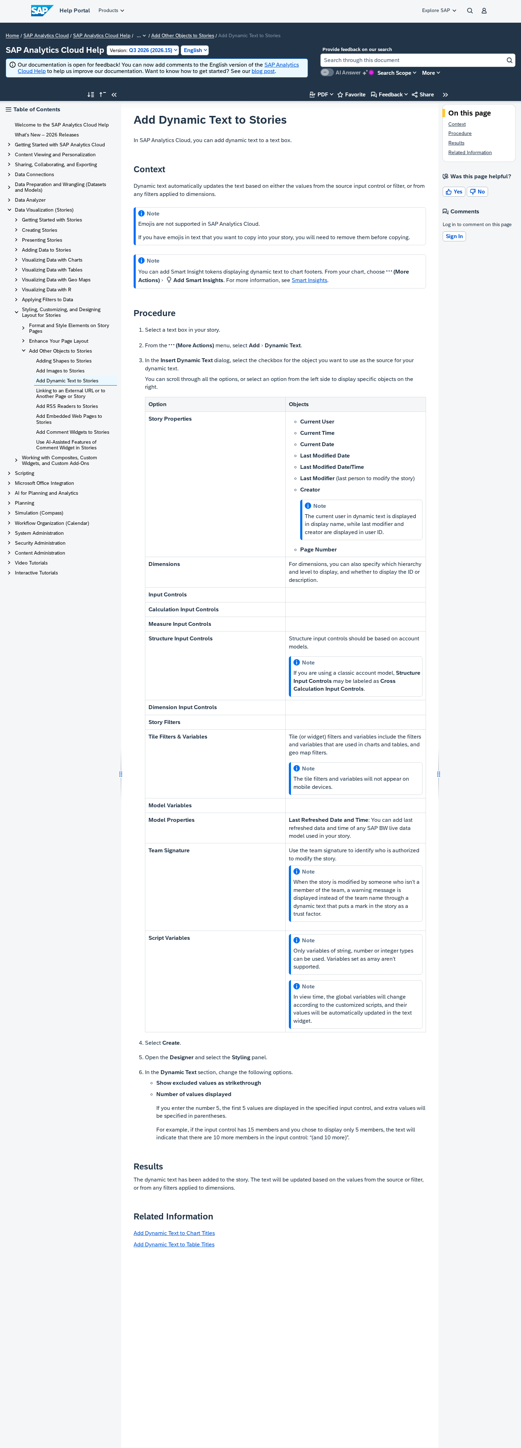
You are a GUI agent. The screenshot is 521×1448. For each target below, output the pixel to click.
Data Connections (34, 174)
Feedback (387, 94)
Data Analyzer (30, 200)
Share (423, 94)
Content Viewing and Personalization (55, 154)
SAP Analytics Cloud (46, 36)
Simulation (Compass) (39, 513)
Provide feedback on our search (357, 49)
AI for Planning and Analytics (46, 493)
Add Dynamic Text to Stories (67, 380)
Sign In (454, 236)
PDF (319, 94)
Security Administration (40, 543)
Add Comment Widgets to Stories (72, 432)
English (193, 50)
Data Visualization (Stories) (44, 210)
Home (12, 36)
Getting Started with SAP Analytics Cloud (60, 144)
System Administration (39, 533)
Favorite (351, 94)
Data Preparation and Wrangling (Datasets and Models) (60, 187)
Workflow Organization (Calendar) (52, 523)
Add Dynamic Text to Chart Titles (174, 1233)
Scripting (24, 473)
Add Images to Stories (60, 371)
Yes (454, 192)
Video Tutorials (31, 563)
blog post (263, 71)
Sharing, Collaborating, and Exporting (56, 164)
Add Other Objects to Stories (182, 36)
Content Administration (40, 553)
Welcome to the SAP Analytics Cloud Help (62, 125)
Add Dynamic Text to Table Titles (174, 1244)
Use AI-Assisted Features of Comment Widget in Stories (66, 444)
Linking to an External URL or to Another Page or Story (70, 393)
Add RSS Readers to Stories (67, 406)
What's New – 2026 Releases (47, 134)
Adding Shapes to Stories (63, 361)
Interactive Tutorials (36, 573)
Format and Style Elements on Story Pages (69, 328)
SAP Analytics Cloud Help (101, 36)
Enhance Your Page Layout (58, 341)
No (477, 192)
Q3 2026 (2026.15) (141, 50)
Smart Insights (309, 280)
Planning (24, 503)
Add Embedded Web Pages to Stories (69, 419)
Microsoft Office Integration (44, 483)
